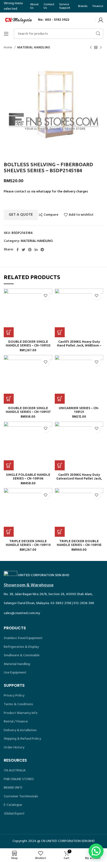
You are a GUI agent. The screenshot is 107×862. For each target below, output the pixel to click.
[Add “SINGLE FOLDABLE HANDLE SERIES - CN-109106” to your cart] (9, 465)
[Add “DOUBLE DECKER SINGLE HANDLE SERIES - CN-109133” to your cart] (9, 332)
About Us (34, 6)
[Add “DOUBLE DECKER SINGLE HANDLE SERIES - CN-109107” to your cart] (9, 399)
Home (8, 47)
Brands (83, 6)
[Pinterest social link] (30, 249)
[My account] (101, 20)
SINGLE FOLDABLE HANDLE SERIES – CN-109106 (28, 476)
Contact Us (49, 6)
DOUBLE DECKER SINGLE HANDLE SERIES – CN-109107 (28, 409)
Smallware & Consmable (22, 655)
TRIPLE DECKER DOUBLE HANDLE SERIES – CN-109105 (79, 542)
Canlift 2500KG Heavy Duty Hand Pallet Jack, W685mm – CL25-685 (79, 345)
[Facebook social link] (17, 249)
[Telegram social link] (42, 249)
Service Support (64, 6)
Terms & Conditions (18, 704)
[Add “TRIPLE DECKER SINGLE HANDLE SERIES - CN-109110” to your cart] (9, 532)
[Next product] (100, 47)
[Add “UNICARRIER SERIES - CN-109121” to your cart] (60, 399)
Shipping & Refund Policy (22, 739)
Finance (98, 6)
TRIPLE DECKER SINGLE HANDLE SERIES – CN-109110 (28, 542)
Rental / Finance (16, 721)
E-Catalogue (13, 805)
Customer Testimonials (21, 796)
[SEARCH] (98, 33)
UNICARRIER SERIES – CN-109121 (79, 409)
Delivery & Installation (20, 730)
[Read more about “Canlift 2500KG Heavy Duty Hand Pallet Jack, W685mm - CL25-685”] (60, 332)
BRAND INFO (13, 788)
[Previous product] (90, 47)
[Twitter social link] (23, 249)
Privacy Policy (14, 695)
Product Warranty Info (21, 713)
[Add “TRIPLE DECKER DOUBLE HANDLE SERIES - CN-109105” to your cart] (60, 532)
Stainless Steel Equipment (23, 638)
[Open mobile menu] (6, 34)
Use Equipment (15, 673)
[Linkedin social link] (36, 249)
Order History (14, 747)
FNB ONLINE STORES (19, 779)
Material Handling (17, 664)
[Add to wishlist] (45, 295)
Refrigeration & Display (21, 647)
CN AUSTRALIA (15, 770)
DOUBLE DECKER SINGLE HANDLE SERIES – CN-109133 (28, 343)
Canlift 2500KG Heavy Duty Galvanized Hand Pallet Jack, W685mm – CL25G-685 (79, 478)
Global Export (14, 814)
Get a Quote (21, 215)
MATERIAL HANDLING (33, 47)
